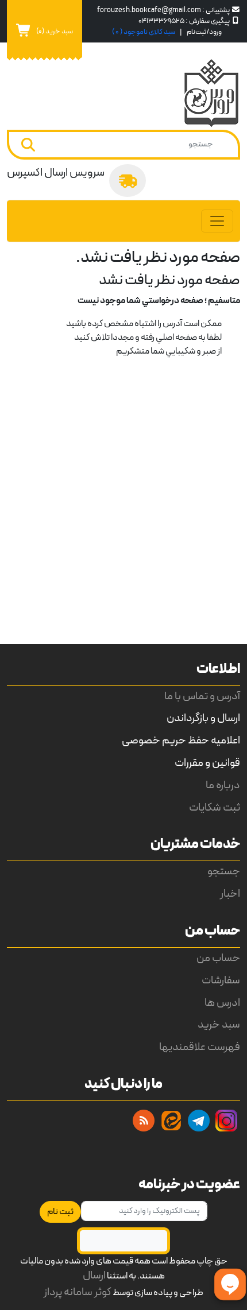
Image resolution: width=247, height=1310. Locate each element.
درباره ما (223, 785)
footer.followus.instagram (226, 1120)
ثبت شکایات (214, 808)
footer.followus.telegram (199, 1120)
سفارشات (221, 980)
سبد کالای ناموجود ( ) (143, 31)
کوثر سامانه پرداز (77, 1292)
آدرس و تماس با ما (202, 696)
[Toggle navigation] (217, 221)
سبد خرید (219, 1025)
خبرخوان (144, 1120)
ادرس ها (222, 1003)
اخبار (230, 894)
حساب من (218, 958)
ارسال (94, 1276)
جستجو (223, 871)
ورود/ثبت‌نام (204, 31)
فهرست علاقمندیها (199, 1047)
